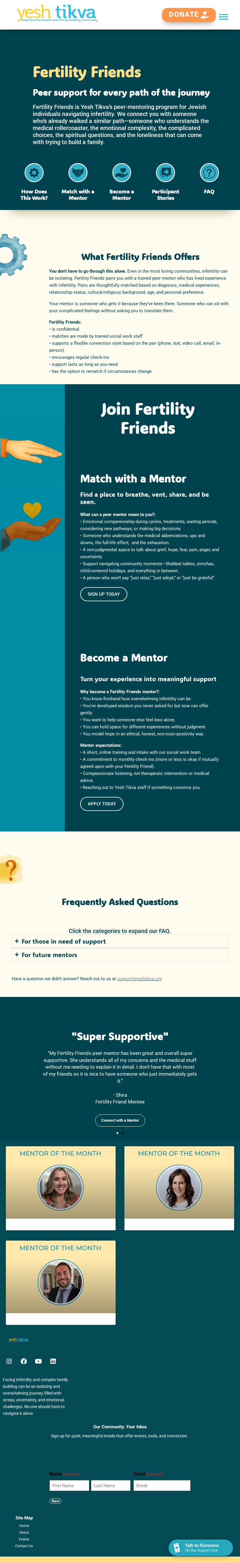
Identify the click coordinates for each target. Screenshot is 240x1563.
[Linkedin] (53, 1361)
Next (55, 1501)
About (24, 1532)
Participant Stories (165, 194)
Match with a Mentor (77, 194)
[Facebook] (24, 1361)
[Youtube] (38, 1361)
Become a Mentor (121, 194)
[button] (223, 16)
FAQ (209, 191)
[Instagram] (9, 1361)
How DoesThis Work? (34, 194)
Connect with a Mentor (120, 1120)
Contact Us (24, 1546)
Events (24, 1539)
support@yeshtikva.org (139, 978)
